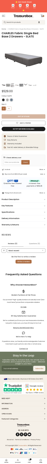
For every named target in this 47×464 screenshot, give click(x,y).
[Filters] (4, 250)
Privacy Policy (35, 440)
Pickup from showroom (13, 193)
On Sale (23, 307)
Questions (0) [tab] (34, 243)
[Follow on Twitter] (21, 434)
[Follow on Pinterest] (25, 434)
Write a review (23, 261)
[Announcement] (23, 6)
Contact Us (23, 349)
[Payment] (23, 425)
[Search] (5, 22)
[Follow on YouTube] (29, 434)
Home (4, 29)
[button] (39, 22)
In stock (7, 169)
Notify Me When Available (23, 129)
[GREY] (7, 100)
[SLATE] (11, 100)
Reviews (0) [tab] (12, 243)
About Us (10, 440)
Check (25, 162)
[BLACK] (3, 100)
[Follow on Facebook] (17, 434)
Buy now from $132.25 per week (16, 174)
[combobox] (23, 22)
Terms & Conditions (22, 440)
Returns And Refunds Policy (23, 328)
